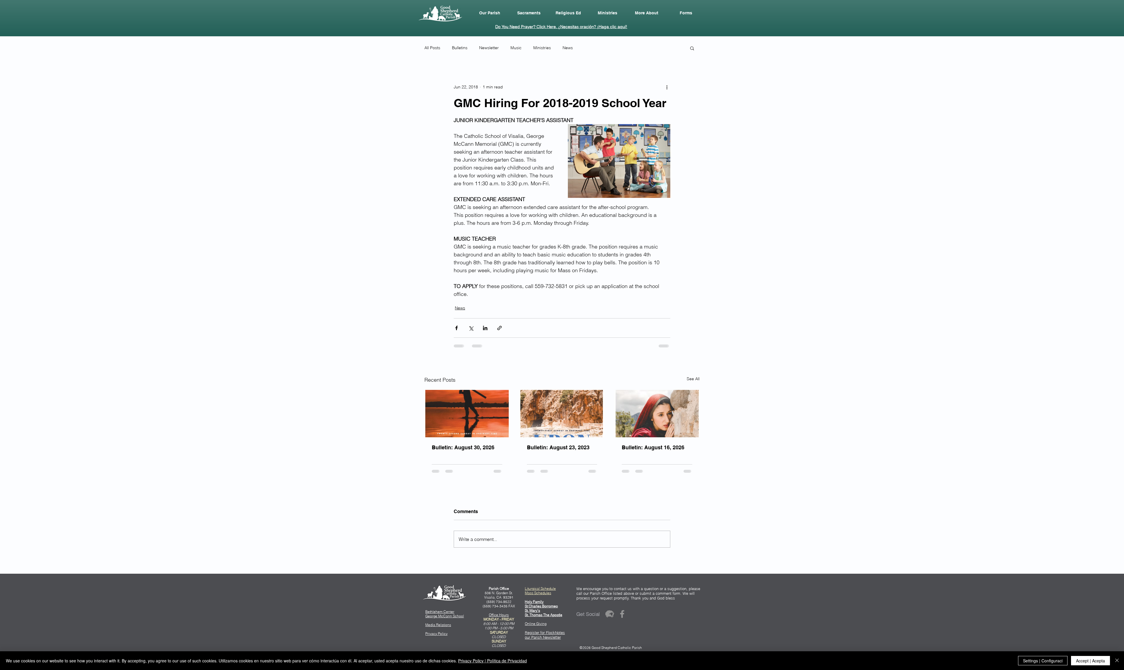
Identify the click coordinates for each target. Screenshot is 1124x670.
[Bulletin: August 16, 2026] (657, 413)
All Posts (432, 47)
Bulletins (459, 47)
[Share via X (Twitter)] (471, 328)
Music (516, 47)
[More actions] (666, 86)
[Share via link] (499, 328)
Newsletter (489, 47)
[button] (489, 12)
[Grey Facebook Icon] (622, 614)
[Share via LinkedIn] (485, 328)
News (568, 47)
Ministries (542, 47)
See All (693, 378)
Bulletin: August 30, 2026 (463, 447)
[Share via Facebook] (456, 328)
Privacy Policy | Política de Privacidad (492, 661)
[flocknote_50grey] (609, 614)
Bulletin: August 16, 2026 (653, 447)
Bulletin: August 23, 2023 (558, 447)
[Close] (1116, 660)
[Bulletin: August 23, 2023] (562, 413)
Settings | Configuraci (1043, 661)
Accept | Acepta (1090, 661)
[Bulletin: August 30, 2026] (467, 413)
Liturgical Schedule (540, 588)
